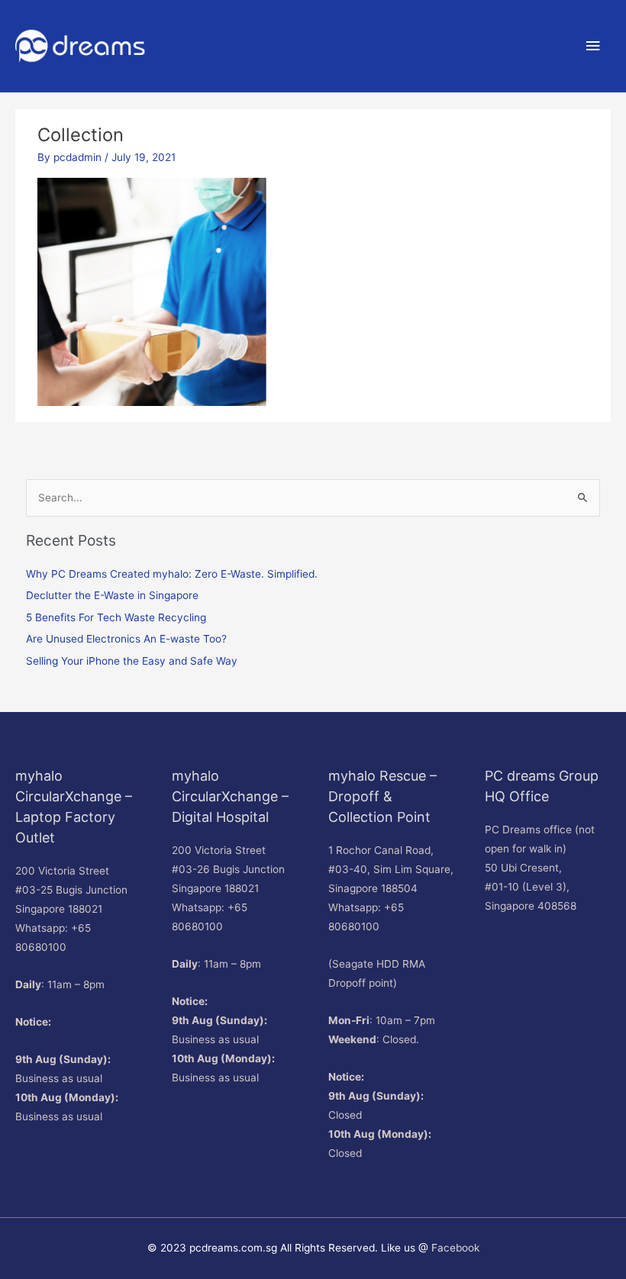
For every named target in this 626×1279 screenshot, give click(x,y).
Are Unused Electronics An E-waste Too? (126, 639)
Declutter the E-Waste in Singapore (112, 595)
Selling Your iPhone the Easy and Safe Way (131, 661)
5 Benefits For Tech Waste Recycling (116, 617)
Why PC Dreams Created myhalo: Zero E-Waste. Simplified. (172, 574)
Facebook (455, 1248)
